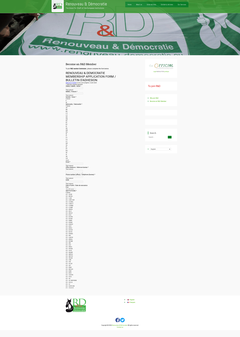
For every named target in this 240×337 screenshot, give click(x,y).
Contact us (120, 327)
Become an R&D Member (158, 101)
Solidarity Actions (167, 4)
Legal (154, 71)
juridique (166, 71)
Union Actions (151, 4)
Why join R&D (154, 98)
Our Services (182, 4)
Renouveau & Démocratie (86, 4)
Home (129, 4)
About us (139, 4)
